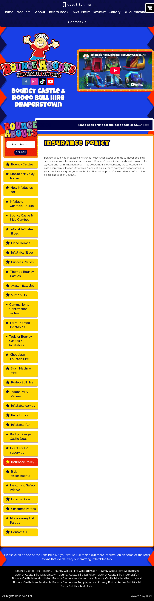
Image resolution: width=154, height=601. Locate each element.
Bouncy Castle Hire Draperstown (36, 574)
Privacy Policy (107, 582)
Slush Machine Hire (21, 371)
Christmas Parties (23, 509)
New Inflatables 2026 (22, 190)
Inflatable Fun (20, 425)
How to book (57, 12)
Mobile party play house (22, 176)
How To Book (20, 499)
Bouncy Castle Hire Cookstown (119, 570)
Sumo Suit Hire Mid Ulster (77, 586)
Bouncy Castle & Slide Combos (21, 218)
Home (8, 12)
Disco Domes (20, 243)
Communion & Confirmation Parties (19, 309)
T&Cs (127, 12)
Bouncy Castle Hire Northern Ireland (118, 578)
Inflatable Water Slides (21, 231)
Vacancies (142, 12)
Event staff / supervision (19, 450)
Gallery (115, 12)
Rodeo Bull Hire (22, 382)
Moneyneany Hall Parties (22, 520)
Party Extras (19, 415)
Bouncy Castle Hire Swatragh (32, 582)
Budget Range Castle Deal (20, 437)
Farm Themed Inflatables (20, 325)
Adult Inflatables (22, 285)
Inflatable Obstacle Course (22, 204)
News (86, 12)
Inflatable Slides (22, 252)
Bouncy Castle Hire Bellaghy (33, 570)
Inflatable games (23, 405)
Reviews (99, 12)
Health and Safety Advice (23, 488)
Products (23, 12)
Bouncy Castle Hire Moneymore (72, 578)
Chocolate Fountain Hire (19, 357)
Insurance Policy (22, 462)
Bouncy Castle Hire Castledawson (75, 570)
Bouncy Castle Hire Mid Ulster (31, 578)
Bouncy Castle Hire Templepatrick (74, 582)
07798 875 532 (79, 5)
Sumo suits (19, 295)
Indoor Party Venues (19, 394)
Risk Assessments (20, 474)
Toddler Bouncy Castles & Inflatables (20, 341)
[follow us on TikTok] (43, 81)
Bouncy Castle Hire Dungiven (77, 574)
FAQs (75, 12)
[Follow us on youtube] (50, 81)
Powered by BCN (140, 596)
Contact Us (77, 22)
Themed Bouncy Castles (22, 274)
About (40, 12)
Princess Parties (22, 262)
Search (21, 152)
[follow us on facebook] (26, 81)
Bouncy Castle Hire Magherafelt (118, 574)
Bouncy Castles (22, 164)
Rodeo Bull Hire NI (129, 582)
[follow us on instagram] (35, 81)
